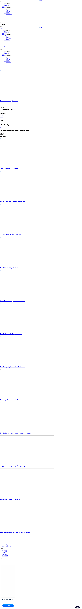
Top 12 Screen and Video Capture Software (15, 433)
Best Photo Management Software (12, 301)
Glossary (5, 19)
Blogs (5, 8)
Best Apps (7, 12)
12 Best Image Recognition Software (13, 466)
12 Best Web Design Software (10, 235)
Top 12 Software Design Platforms (12, 202)
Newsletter (5, 18)
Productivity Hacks (7, 13)
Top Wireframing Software (9, 268)
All (6, 9)
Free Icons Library (9, 14)
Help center (5, 20)
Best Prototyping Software (9, 101)
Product (3, 3)
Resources (3, 7)
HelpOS (5, 4)
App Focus (7, 10)
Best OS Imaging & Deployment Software (15, 532)
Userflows (5, 44)
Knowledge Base (6, 5)
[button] (2, 26)
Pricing (3, 6)
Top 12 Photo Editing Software (11, 334)
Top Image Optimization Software (12, 367)
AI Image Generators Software (11, 400)
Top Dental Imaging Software (10, 499)
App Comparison (8, 11)
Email (1, 133)
